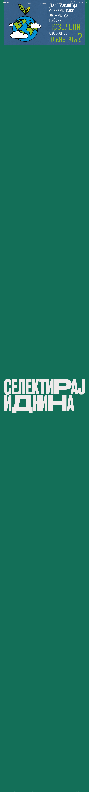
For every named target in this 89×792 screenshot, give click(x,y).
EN (86, 2)
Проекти (53, 1)
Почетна (15, 1)
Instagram (77, 791)
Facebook (68, 791)
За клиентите (59, 2)
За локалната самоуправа (43, 2)
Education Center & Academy (70, 2)
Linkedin (86, 791)
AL (82, 2)
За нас (20, 2)
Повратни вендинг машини (29, 2)
